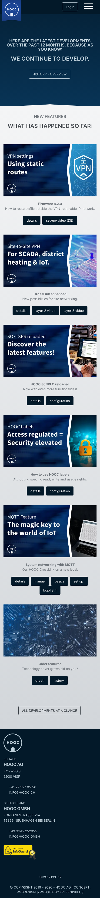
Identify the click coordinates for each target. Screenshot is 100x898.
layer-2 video (45, 311)
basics (59, 581)
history (59, 680)
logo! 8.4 (50, 590)
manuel (39, 581)
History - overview (50, 74)
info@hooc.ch (22, 792)
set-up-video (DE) (59, 220)
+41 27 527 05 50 (22, 787)
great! (39, 680)
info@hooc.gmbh (24, 836)
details (32, 220)
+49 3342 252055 (23, 831)
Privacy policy (50, 877)
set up (79, 581)
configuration (60, 401)
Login (70, 7)
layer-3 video (74, 311)
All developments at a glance (49, 710)
